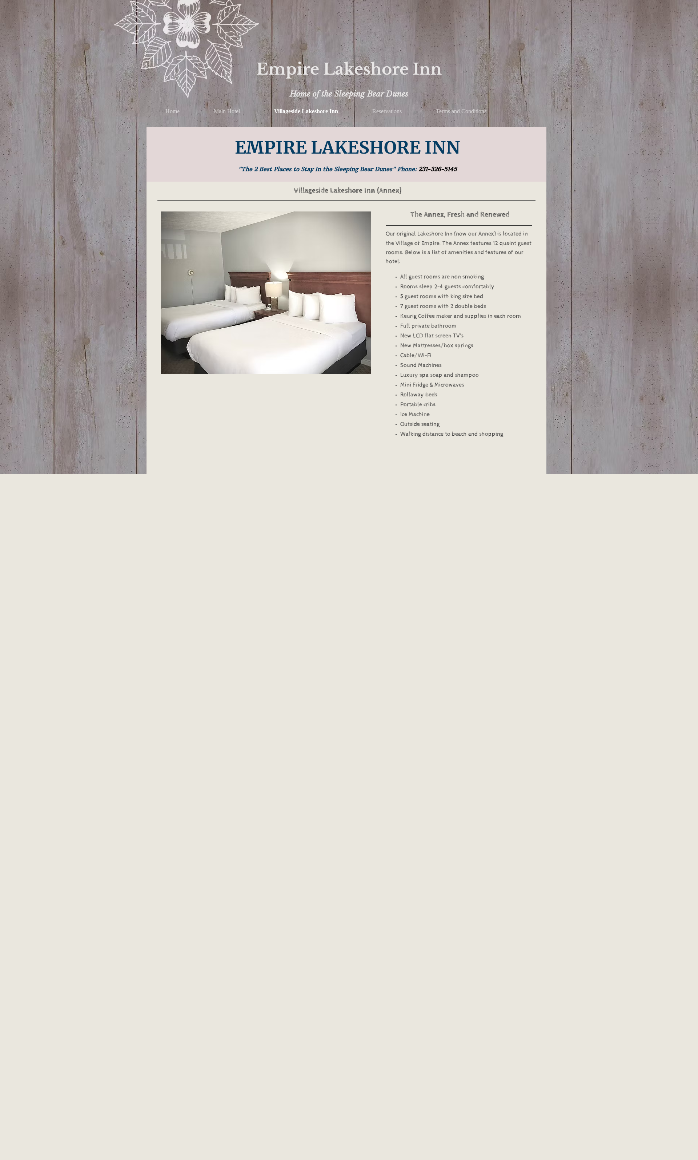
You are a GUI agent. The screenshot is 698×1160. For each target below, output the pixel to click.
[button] (266, 292)
